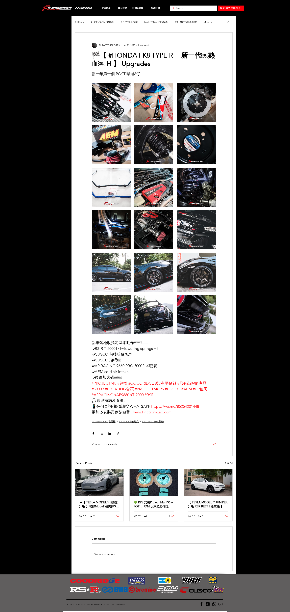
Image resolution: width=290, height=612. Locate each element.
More (206, 22)
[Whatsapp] (214, 604)
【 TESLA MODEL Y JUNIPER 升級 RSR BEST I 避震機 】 (208, 504)
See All (229, 462)
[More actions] (214, 45)
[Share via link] (117, 433)
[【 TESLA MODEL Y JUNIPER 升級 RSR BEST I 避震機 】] (208, 482)
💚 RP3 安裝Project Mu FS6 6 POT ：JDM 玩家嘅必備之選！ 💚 (153, 504)
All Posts (79, 22)
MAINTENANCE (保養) (156, 22)
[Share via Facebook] (93, 433)
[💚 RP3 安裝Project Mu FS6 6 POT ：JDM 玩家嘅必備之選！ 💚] (154, 482)
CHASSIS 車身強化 (129, 421)
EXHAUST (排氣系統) (186, 22)
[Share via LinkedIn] (109, 433)
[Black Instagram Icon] (207, 604)
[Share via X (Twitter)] (101, 433)
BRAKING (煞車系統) (153, 421)
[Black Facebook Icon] (201, 604)
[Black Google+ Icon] (220, 604)
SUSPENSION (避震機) (102, 22)
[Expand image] (111, 102)
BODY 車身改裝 (129, 22)
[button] (228, 22)
